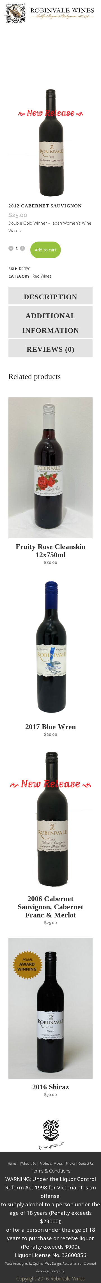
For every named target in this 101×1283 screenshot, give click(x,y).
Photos (70, 1163)
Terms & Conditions (50, 1171)
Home (12, 1163)
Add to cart (45, 250)
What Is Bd (28, 1163)
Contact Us (85, 1163)
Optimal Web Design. (47, 1263)
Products (46, 1163)
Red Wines (42, 276)
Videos (58, 1163)
